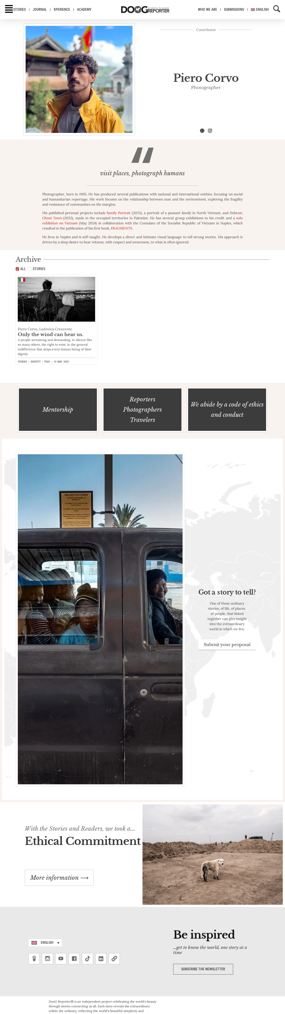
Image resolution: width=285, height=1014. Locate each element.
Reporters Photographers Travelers (142, 409)
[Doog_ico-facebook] (74, 958)
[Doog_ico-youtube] (60, 958)
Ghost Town (52, 218)
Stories (19, 9)
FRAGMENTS (121, 228)
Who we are (207, 9)
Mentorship (58, 409)
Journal (40, 9)
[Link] (114, 958)
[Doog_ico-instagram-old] (47, 958)
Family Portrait (118, 213)
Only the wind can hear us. (50, 334)
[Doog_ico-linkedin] (100, 958)
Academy (84, 9)
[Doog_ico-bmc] (34, 958)
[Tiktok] (87, 958)
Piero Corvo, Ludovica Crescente (45, 329)
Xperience (62, 9)
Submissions (234, 9)
